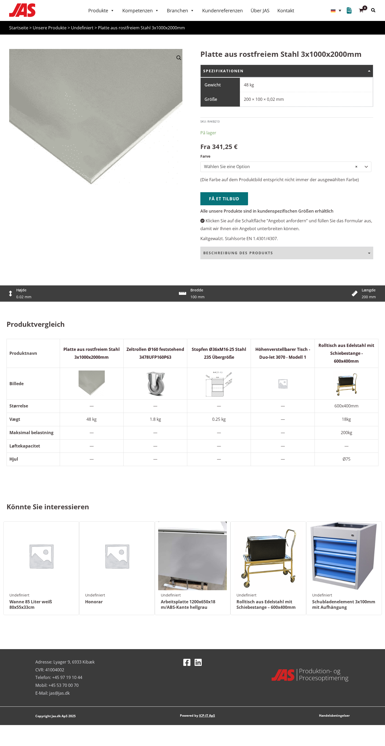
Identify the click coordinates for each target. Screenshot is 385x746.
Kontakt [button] (285, 10)
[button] (336, 10)
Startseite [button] (18, 28)
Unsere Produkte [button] (50, 28)
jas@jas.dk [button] (59, 693)
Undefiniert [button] (82, 28)
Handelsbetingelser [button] (334, 715)
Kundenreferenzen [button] (222, 10)
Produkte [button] (98, 10)
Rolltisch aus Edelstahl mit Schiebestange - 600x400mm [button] (346, 353)
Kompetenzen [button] (137, 10)
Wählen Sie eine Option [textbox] (281, 166)
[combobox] (285, 167)
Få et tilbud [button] (224, 199)
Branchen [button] (177, 10)
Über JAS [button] (260, 10)
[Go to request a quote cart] (349, 11)
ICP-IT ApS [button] (207, 715)
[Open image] (178, 57)
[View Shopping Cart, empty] (361, 11)
